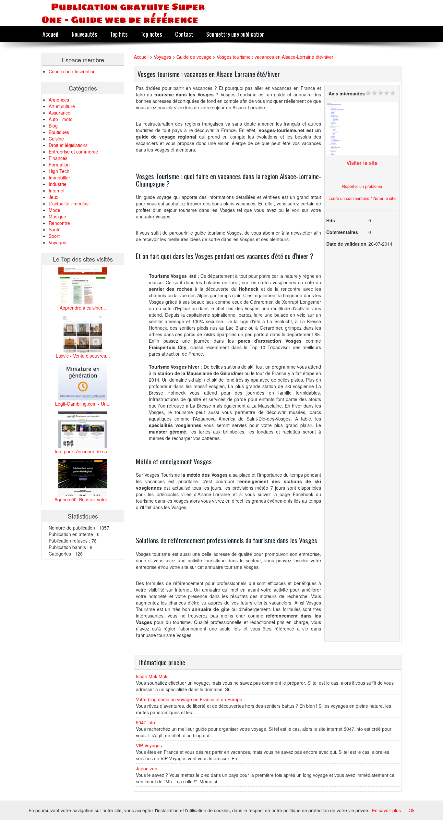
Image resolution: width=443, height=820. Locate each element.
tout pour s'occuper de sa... (83, 451)
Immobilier (59, 177)
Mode (54, 210)
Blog (53, 125)
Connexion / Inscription (72, 71)
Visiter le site (361, 162)
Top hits (118, 34)
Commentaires (342, 232)
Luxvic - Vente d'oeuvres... (83, 355)
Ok (411, 810)
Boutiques (59, 132)
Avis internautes (347, 93)
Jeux (53, 197)
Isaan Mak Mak (151, 676)
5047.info (145, 722)
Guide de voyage (193, 57)
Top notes (151, 34)
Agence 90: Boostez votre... (82, 499)
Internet (57, 190)
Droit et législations (68, 145)
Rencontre (59, 223)
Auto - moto (61, 119)
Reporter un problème (362, 186)
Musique (57, 216)
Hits (330, 220)
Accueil (50, 34)
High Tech (59, 171)
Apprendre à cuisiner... (83, 307)
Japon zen (146, 768)
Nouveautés (84, 34)
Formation (59, 164)
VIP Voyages (149, 745)
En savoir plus (386, 810)
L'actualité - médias (69, 203)
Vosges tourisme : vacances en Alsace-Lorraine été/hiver (275, 57)
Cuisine (56, 138)
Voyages (57, 242)
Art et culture (62, 106)
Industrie (57, 184)
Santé (55, 229)
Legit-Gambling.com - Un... (83, 403)
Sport (54, 236)
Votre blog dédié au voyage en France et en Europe (189, 699)
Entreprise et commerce (73, 151)
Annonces (59, 99)
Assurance (59, 112)
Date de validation (346, 243)
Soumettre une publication (235, 34)
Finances (58, 158)
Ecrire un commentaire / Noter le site (362, 198)
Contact (184, 34)
